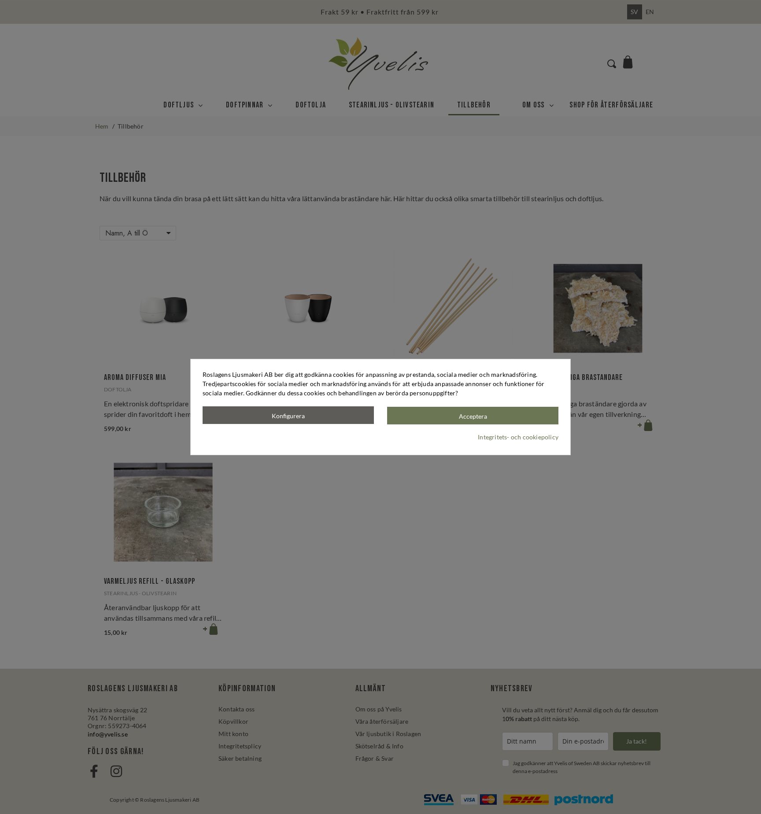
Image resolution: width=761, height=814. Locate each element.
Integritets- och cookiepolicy (518, 437)
